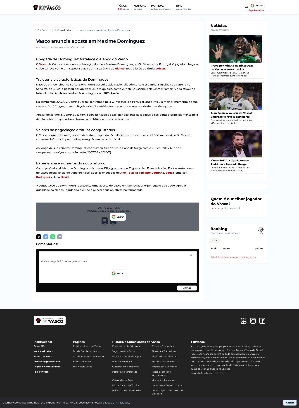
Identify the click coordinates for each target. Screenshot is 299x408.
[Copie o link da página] (59, 236)
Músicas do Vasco (82, 366)
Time (183, 7)
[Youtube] (243, 321)
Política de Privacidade (115, 402)
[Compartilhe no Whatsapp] (52, 236)
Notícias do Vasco (43, 351)
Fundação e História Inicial (126, 346)
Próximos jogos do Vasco (87, 346)
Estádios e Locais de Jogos (126, 356)
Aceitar (290, 402)
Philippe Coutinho (151, 172)
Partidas (161, 7)
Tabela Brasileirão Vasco (86, 351)
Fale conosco (41, 371)
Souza (170, 172)
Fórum (123, 7)
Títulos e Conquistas (163, 346)
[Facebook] (262, 321)
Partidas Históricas (122, 361)
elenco (120, 68)
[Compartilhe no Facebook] (45, 236)
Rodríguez (43, 177)
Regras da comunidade (47, 366)
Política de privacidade (47, 361)
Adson (160, 68)
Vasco (43, 64)
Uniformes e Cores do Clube (167, 385)
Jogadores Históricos (123, 351)
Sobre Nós (39, 346)
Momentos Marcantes (164, 380)
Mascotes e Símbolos (163, 361)
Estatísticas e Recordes (164, 366)
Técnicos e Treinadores (164, 351)
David (65, 177)
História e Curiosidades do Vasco (136, 342)
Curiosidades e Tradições (125, 366)
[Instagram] (253, 321)
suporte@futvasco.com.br (207, 373)
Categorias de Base (122, 380)
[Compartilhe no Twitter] (38, 236)
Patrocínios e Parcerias (124, 371)
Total (215, 240)
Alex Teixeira (129, 172)
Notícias (140, 7)
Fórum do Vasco (43, 356)
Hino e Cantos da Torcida (125, 385)
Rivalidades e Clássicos (164, 356)
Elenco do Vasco (82, 361)
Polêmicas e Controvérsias (126, 390)
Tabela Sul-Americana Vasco (88, 356)
